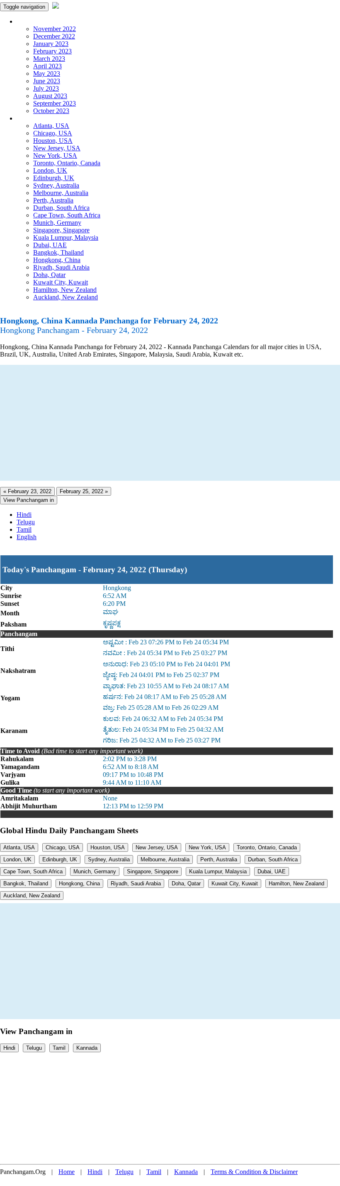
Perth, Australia (53, 200)
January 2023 (50, 43)
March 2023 (49, 58)
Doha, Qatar (49, 274)
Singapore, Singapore (61, 230)
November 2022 (54, 28)
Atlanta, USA (51, 125)
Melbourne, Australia (60, 192)
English (26, 536)
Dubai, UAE (50, 244)
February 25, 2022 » (84, 491)
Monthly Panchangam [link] (45, 21)
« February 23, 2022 (27, 491)
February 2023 (52, 51)
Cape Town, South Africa (66, 215)
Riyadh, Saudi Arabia (61, 267)
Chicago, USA (52, 133)
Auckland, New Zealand (65, 297)
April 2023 (47, 66)
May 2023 (46, 73)
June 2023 (46, 80)
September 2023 (54, 103)
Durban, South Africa (61, 207)
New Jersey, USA (56, 148)
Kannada (86, 1048)
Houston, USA (53, 140)
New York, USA (55, 155)
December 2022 (54, 36)
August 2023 (50, 95)
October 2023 (51, 110)
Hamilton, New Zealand (65, 289)
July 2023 (46, 88)
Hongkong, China (56, 259)
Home (66, 1171)
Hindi (24, 514)
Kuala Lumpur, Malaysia (65, 237)
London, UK (50, 170)
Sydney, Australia (56, 185)
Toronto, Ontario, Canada (66, 162)
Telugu (26, 522)
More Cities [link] (32, 118)
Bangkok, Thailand (58, 252)
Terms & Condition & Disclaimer (254, 1171)
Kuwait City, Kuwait (60, 282)
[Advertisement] (170, 423)
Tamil (24, 529)
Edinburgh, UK (53, 177)
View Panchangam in (28, 500)
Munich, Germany (57, 222)
